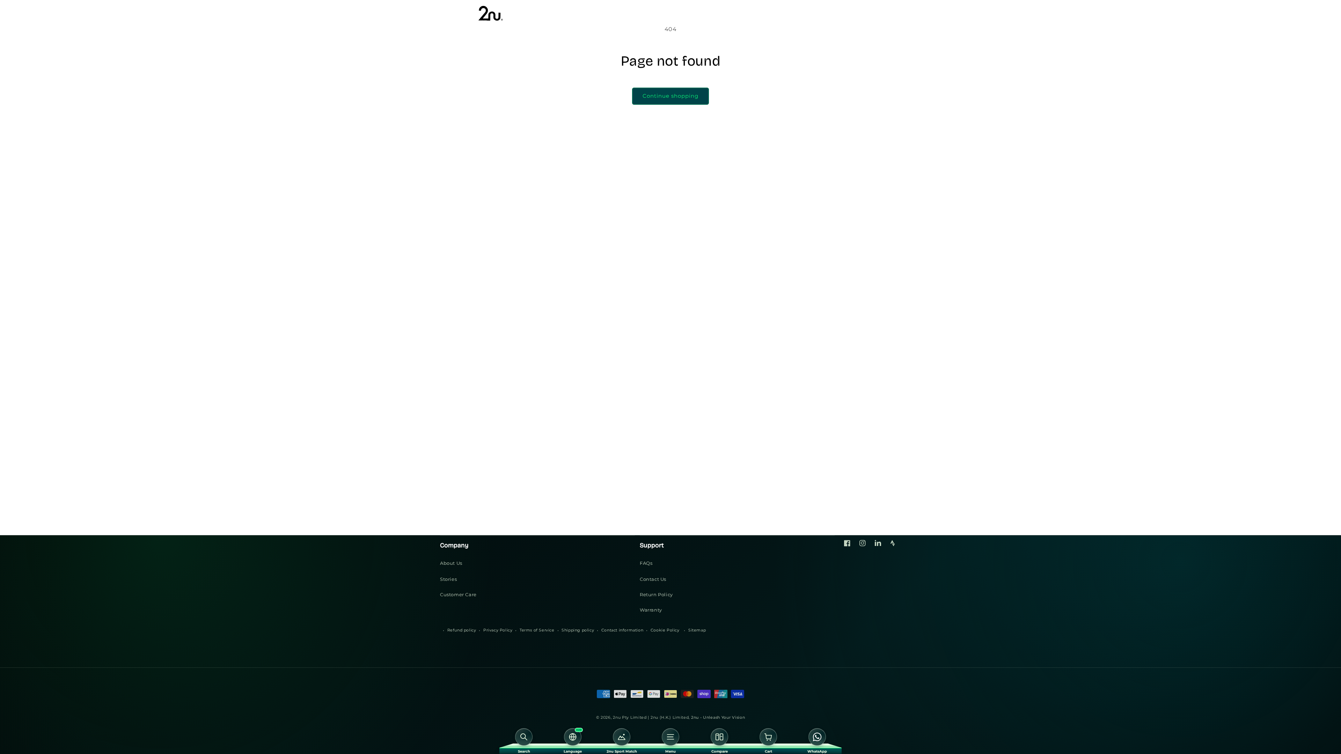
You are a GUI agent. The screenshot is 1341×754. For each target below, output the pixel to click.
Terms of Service (537, 630)
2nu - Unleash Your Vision (718, 717)
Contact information (622, 630)
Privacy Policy (497, 630)
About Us (451, 563)
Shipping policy (578, 630)
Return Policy (656, 594)
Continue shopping (670, 96)
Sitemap (697, 630)
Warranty (651, 610)
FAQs (646, 563)
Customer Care (458, 594)
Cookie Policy (665, 630)
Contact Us (653, 579)
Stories (448, 579)
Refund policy (461, 630)
